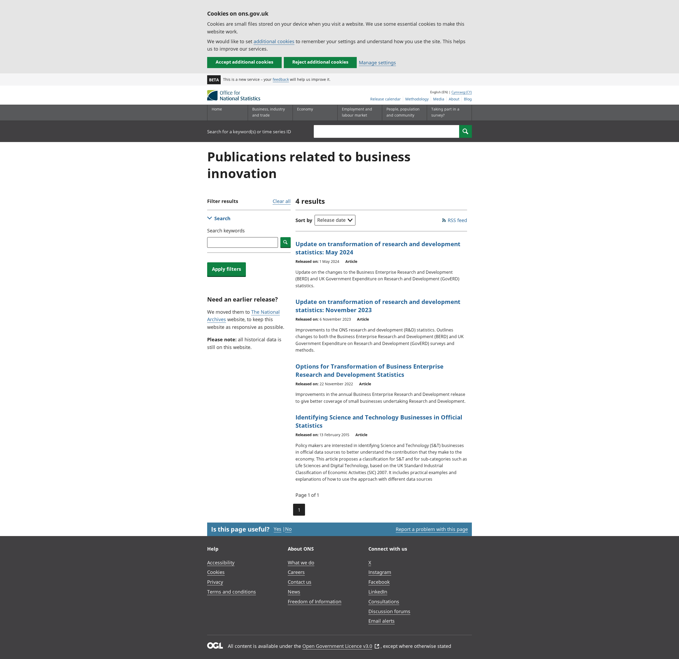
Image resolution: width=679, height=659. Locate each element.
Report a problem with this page (432, 529)
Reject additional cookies (320, 62)
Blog (468, 98)
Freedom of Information (314, 601)
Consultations (383, 601)
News (294, 592)
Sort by (303, 220)
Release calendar (385, 98)
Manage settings (377, 62)
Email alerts (381, 621)
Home (217, 109)
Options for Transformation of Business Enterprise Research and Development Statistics (369, 370)
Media (438, 98)
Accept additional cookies (244, 62)
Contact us (299, 582)
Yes (277, 529)
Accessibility (220, 562)
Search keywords (226, 230)
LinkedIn (377, 592)
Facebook (379, 582)
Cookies (216, 572)
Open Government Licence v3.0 (337, 646)
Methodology (417, 98)
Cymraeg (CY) (461, 92)
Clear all (282, 201)
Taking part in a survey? (445, 112)
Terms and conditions (231, 592)
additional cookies (274, 41)
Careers (296, 572)
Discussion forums (389, 611)
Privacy (215, 582)
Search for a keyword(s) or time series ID (249, 132)
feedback (281, 79)
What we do (301, 562)
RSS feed (457, 220)
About (454, 98)
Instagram (379, 572)
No (288, 529)
